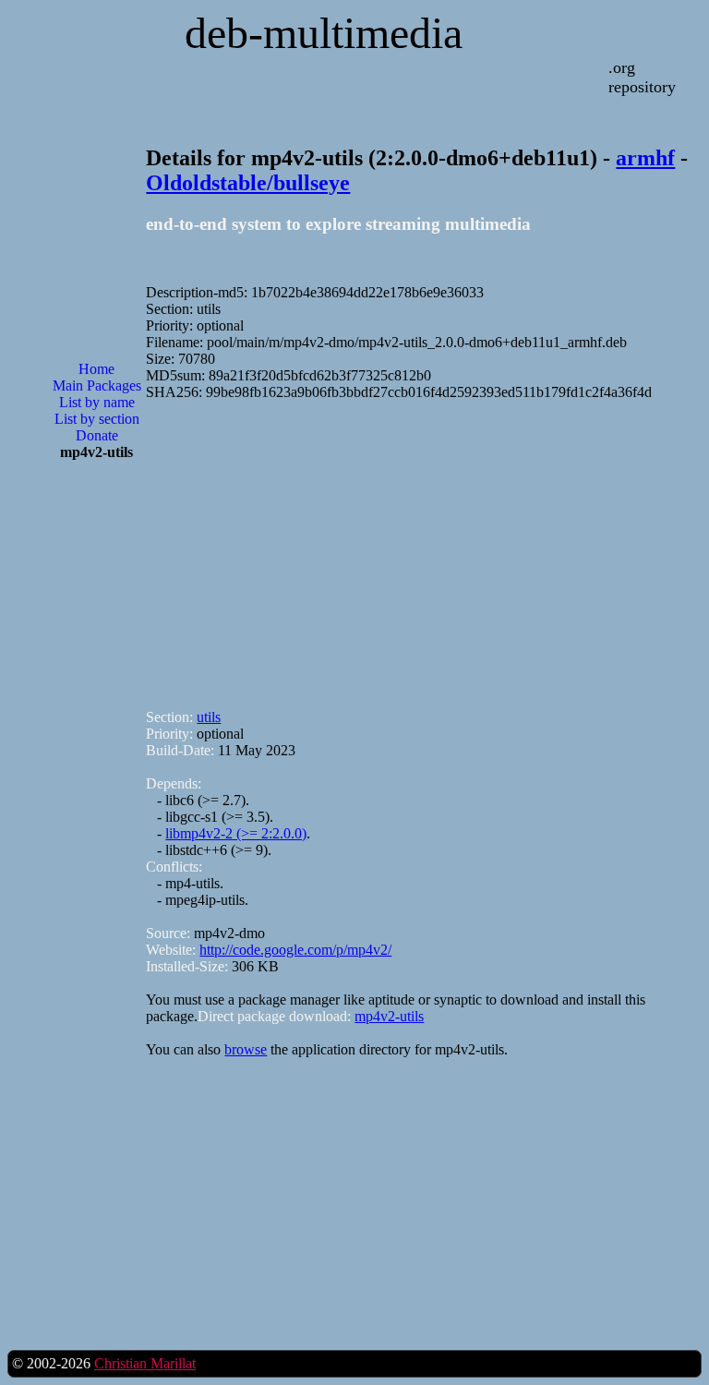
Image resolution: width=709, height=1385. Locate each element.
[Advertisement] (97, 771)
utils (209, 717)
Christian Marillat (145, 1363)
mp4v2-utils (389, 1016)
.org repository (642, 77)
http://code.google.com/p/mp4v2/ (295, 949)
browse (245, 1049)
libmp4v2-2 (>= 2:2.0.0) (235, 833)
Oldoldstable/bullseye (248, 183)
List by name (97, 402)
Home (96, 369)
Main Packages (97, 385)
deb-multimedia (324, 32)
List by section (96, 419)
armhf (645, 158)
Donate (97, 435)
